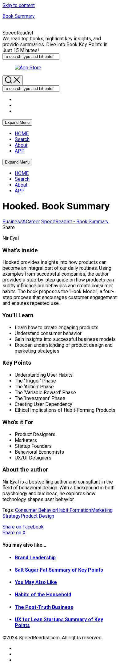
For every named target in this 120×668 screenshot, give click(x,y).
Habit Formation (74, 510)
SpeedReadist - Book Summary (75, 222)
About (21, 145)
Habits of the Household (43, 594)
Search (22, 139)
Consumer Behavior (36, 510)
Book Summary (18, 16)
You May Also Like (36, 582)
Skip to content (18, 5)
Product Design (37, 516)
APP (20, 151)
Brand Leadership (35, 558)
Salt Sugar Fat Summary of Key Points (59, 570)
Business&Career (21, 222)
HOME (22, 133)
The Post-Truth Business (44, 607)
